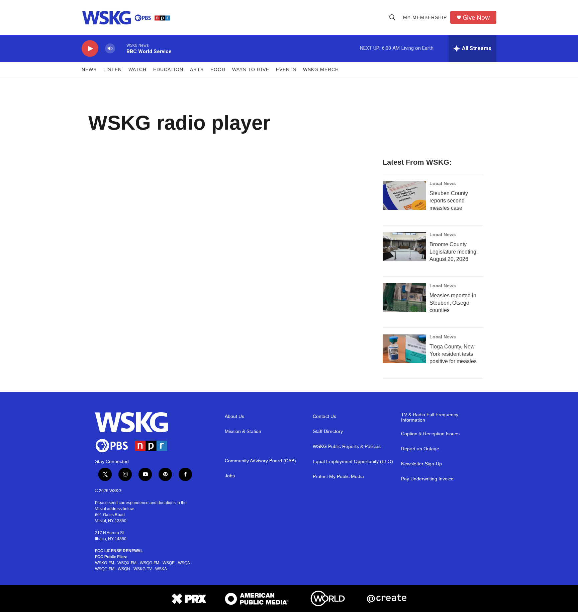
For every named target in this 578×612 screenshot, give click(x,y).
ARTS (197, 69)
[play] (90, 48)
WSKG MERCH (321, 69)
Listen (112, 69)
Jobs (230, 475)
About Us (234, 416)
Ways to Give (250, 69)
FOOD (217, 69)
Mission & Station (243, 431)
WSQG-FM (149, 563)
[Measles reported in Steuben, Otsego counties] (404, 297)
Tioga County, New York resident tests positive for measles (453, 354)
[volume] (110, 48)
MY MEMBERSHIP (425, 17)
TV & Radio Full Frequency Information (429, 417)
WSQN (124, 569)
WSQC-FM (104, 569)
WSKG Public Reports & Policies (347, 446)
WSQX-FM (126, 563)
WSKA (161, 569)
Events (286, 69)
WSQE (169, 563)
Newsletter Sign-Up (421, 463)
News (89, 69)
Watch (137, 69)
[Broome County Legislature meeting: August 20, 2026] (404, 246)
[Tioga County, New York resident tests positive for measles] (404, 348)
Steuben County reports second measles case (448, 200)
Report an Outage (420, 448)
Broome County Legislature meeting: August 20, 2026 (453, 252)
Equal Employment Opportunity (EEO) (353, 461)
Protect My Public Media (338, 476)
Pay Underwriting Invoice (427, 478)
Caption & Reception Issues (430, 433)
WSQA (184, 563)
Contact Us (324, 416)
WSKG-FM (104, 563)
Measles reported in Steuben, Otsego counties (452, 303)
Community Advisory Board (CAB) (260, 460)
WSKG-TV (142, 569)
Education (168, 69)
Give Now (476, 17)
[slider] (121, 48)
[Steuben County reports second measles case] (404, 195)
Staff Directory (328, 431)
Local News (442, 183)
